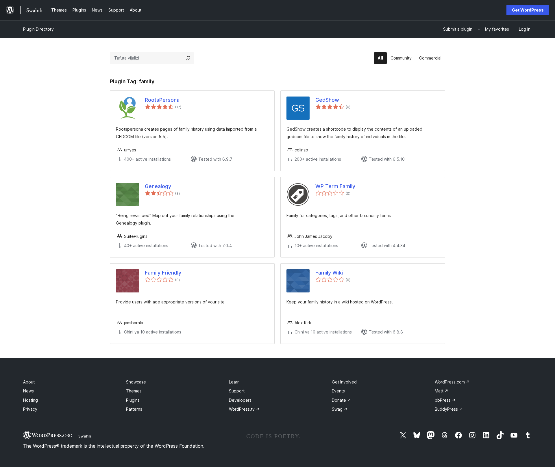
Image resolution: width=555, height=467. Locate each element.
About (29, 381)
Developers (240, 400)
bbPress (445, 400)
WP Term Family (335, 186)
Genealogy (158, 186)
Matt (441, 390)
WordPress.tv (244, 409)
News (28, 390)
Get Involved (344, 381)
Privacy (30, 409)
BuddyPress (449, 409)
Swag (339, 409)
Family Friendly (163, 273)
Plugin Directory (38, 29)
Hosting (30, 400)
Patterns (134, 409)
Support (237, 390)
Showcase (136, 381)
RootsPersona (162, 100)
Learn (234, 381)
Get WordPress (528, 10)
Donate (341, 400)
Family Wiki (329, 273)
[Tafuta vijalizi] (188, 58)
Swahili (84, 436)
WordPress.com (452, 381)
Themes (134, 390)
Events (338, 390)
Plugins (133, 400)
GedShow (327, 100)
